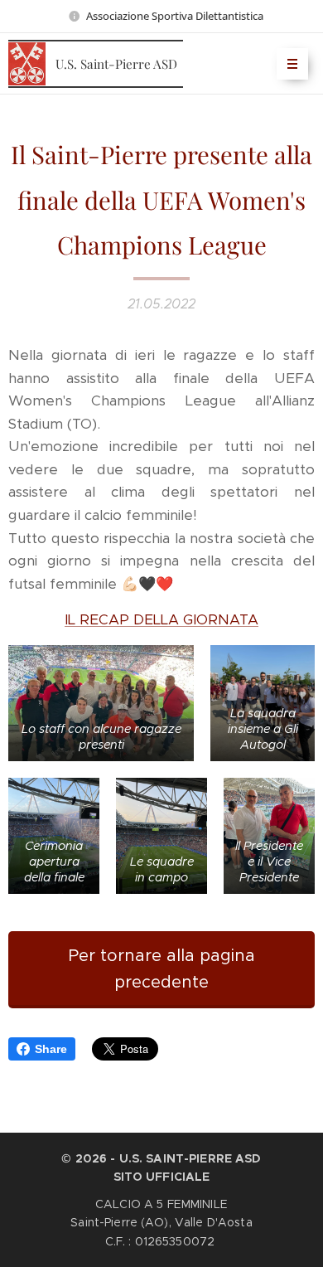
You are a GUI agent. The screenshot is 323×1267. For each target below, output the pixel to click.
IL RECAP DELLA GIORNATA (161, 619)
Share (51, 1049)
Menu (292, 64)
